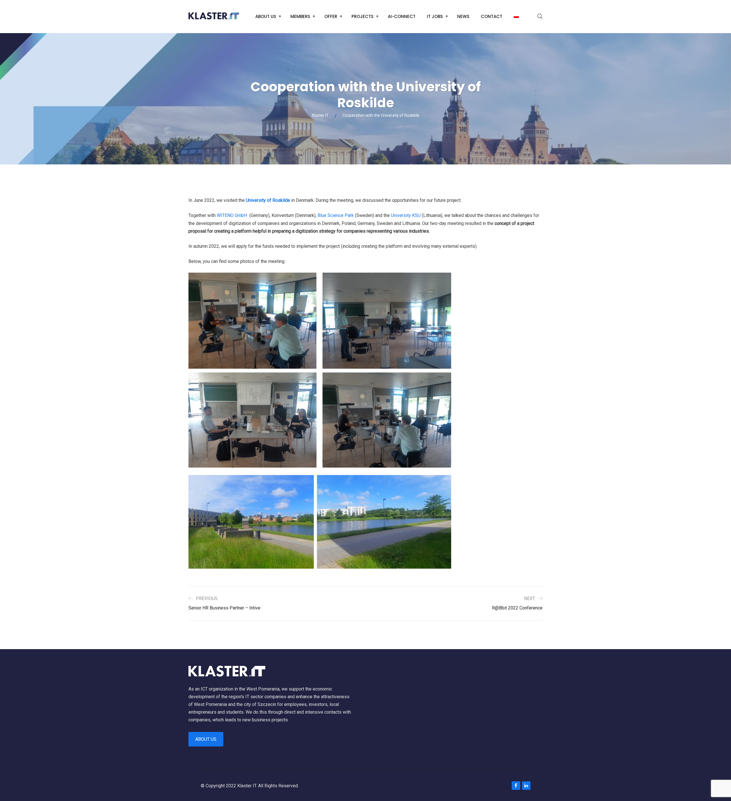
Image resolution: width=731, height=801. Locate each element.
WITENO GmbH (232, 215)
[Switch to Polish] (516, 16)
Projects (362, 16)
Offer (330, 16)
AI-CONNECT (401, 16)
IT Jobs (435, 16)
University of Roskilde (268, 200)
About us (265, 16)
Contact (491, 16)
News (463, 16)
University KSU (406, 215)
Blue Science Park (336, 215)
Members (300, 16)
